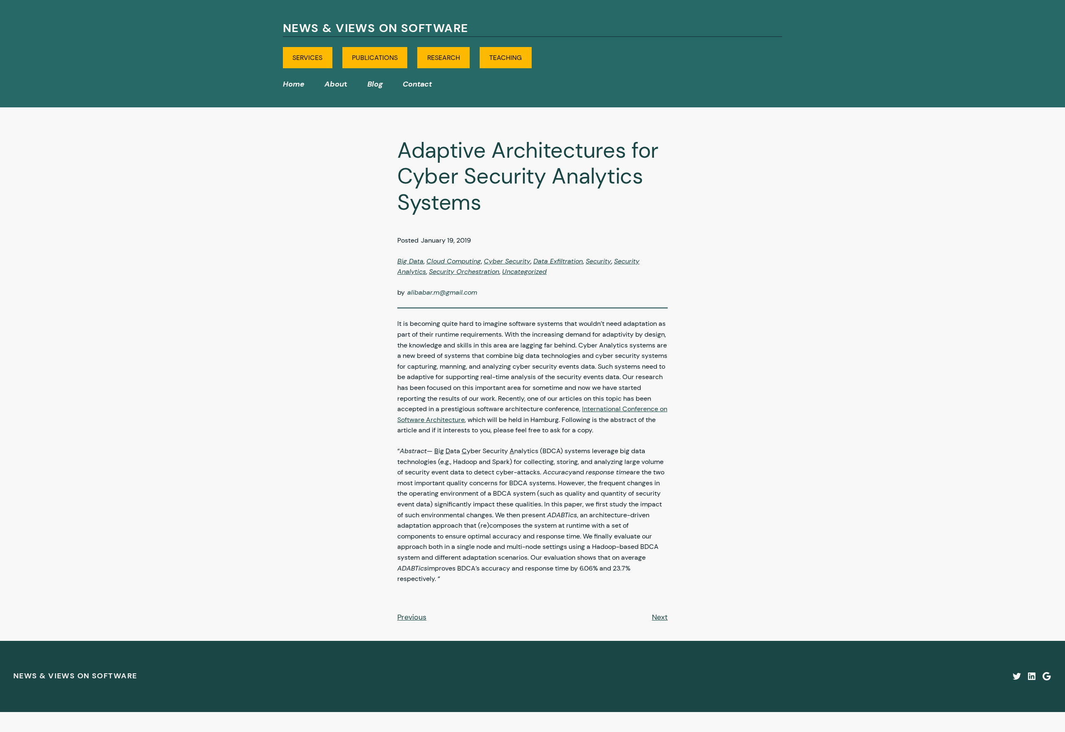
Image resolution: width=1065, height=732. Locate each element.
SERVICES (307, 57)
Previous (411, 617)
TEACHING (505, 57)
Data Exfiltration (558, 261)
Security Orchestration (464, 271)
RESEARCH (443, 57)
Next (660, 617)
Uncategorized (524, 271)
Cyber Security (507, 261)
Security (598, 261)
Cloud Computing (453, 261)
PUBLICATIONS (375, 57)
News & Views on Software (375, 28)
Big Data (410, 261)
